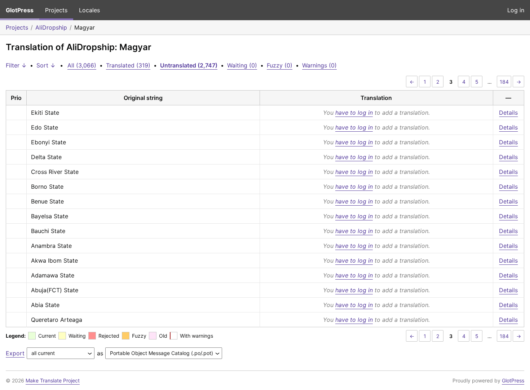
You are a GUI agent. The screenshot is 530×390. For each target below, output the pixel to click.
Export (15, 353)
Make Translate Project (53, 380)
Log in (515, 10)
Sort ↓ (46, 65)
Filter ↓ (16, 65)
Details (508, 112)
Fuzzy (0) (279, 65)
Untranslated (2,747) (188, 65)
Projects (56, 10)
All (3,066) (81, 65)
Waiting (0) (242, 65)
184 (504, 82)
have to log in (354, 112)
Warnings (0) (319, 65)
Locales (89, 10)
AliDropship (51, 27)
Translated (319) (128, 65)
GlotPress (20, 10)
